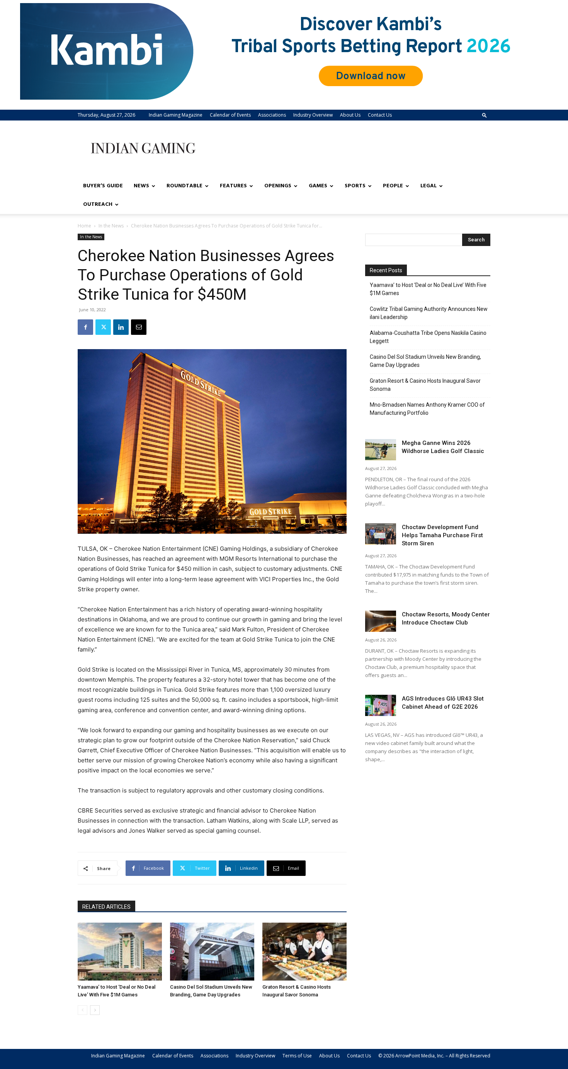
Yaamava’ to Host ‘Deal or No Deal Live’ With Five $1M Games (428, 289)
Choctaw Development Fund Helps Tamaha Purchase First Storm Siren (442, 535)
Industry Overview (313, 115)
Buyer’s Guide (103, 186)
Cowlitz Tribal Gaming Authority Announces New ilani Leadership (429, 313)
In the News (111, 225)
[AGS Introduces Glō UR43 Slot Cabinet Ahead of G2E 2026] (380, 705)
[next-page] (95, 1010)
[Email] (138, 327)
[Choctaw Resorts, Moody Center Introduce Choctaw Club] (380, 621)
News (141, 186)
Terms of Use (297, 1055)
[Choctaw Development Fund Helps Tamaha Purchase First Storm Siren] (380, 534)
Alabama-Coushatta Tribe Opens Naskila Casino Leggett (428, 337)
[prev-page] (82, 1010)
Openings (277, 186)
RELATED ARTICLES (106, 907)
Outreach (97, 204)
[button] (484, 115)
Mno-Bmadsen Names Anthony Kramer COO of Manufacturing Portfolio (427, 409)
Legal (428, 186)
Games (318, 186)
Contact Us (380, 115)
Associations (272, 115)
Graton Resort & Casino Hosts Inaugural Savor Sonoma (425, 385)
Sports (355, 186)
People (393, 186)
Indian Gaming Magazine (175, 115)
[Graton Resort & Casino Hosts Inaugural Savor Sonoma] (304, 952)
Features (233, 186)
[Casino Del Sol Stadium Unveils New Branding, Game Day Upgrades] (212, 952)
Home (84, 225)
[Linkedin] (121, 327)
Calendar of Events (230, 115)
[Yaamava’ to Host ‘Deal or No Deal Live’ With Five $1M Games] (120, 952)
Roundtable (184, 186)
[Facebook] (85, 327)
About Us (350, 115)
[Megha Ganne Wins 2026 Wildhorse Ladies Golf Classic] (380, 449)
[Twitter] (103, 327)
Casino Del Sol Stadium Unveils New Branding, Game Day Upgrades (425, 361)
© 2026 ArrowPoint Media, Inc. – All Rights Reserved (434, 1055)
